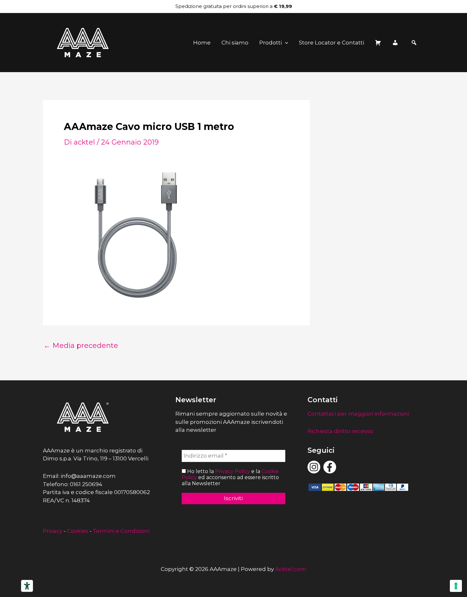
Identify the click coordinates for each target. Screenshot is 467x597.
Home (202, 42)
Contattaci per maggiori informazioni (358, 413)
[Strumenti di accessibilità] (27, 586)
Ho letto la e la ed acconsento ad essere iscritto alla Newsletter (230, 477)
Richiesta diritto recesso (340, 431)
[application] (285, 42)
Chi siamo (234, 42)
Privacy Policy (232, 471)
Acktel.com (290, 569)
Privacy (52, 531)
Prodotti (270, 42)
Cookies (77, 531)
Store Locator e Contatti (331, 42)
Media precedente (81, 345)
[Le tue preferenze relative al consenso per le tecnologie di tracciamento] (456, 586)
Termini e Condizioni (121, 531)
